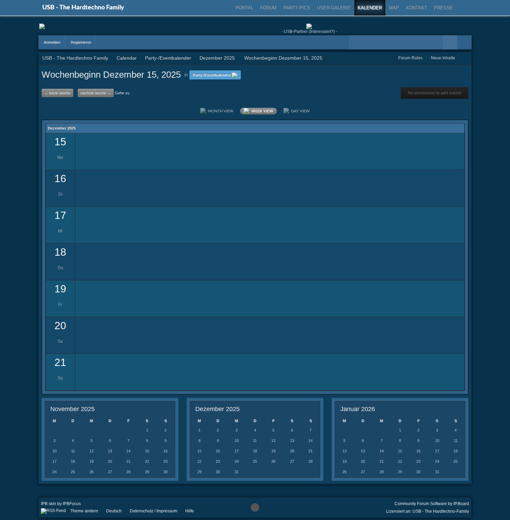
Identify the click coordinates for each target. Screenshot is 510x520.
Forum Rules (410, 58)
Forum (268, 7)
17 (54, 461)
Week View (261, 111)
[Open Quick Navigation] (464, 58)
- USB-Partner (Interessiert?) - (309, 31)
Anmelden (51, 42)
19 (92, 461)
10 (54, 451)
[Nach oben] (255, 507)
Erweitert (464, 42)
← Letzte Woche (57, 93)
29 (147, 472)
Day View (299, 111)
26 (92, 472)
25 (73, 472)
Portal (244, 7)
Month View (219, 111)
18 (73, 461)
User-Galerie (334, 7)
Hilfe (189, 511)
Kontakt (416, 7)
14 (128, 451)
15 (147, 451)
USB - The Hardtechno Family (83, 8)
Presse (443, 7)
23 (165, 461)
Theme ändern (84, 511)
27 (110, 472)
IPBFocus (72, 503)
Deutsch (114, 511)
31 (237, 472)
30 (165, 472)
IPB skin (48, 503)
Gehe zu (122, 93)
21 (128, 461)
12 (92, 451)
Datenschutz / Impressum (153, 511)
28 (128, 472)
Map (394, 7)
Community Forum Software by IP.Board (431, 503)
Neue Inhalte (443, 58)
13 (110, 451)
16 (165, 451)
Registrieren (80, 42)
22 (147, 461)
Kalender (370, 7)
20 (110, 461)
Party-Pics (296, 7)
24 (54, 472)
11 (73, 451)
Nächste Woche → (95, 93)
